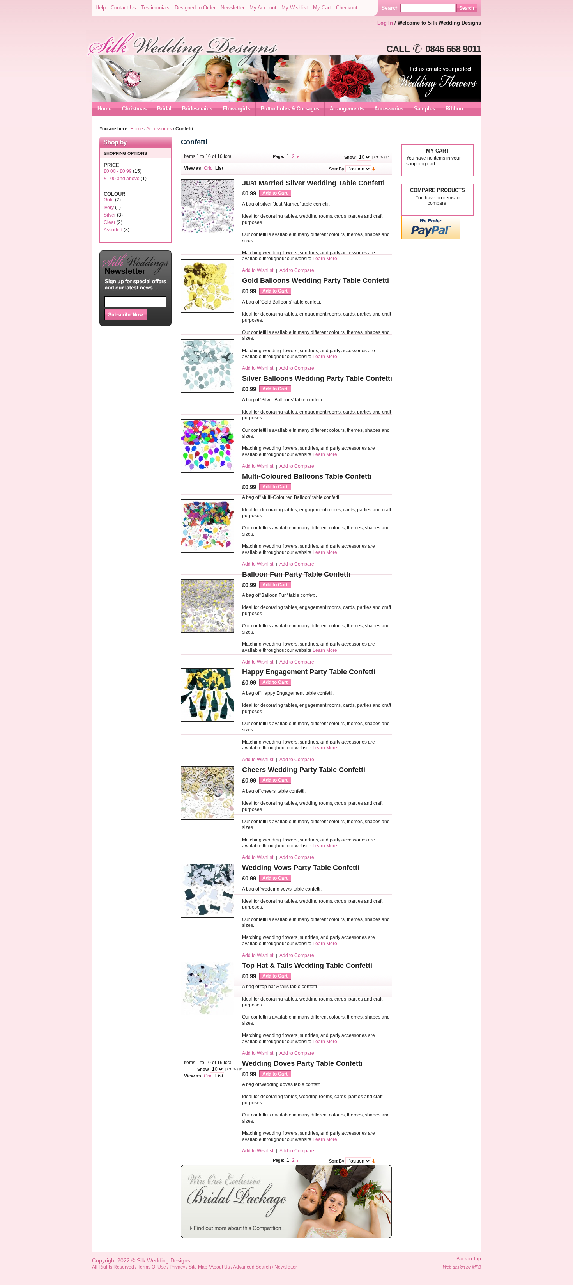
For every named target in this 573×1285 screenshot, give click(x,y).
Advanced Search (252, 1267)
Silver (110, 215)
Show (350, 156)
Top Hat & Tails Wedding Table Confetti (307, 965)
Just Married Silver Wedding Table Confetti (313, 183)
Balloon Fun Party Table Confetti (296, 574)
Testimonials (155, 8)
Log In (385, 23)
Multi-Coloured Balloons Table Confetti (306, 476)
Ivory (109, 207)
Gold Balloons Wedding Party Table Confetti (315, 280)
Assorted (113, 230)
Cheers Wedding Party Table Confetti (303, 770)
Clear (109, 222)
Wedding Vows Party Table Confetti (300, 867)
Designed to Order (195, 8)
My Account (262, 8)
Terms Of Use (152, 1267)
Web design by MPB (462, 1267)
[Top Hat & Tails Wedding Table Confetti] (207, 916)
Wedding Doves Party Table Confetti (302, 1063)
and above (122, 178)
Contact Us (123, 8)
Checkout (346, 8)
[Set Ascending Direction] (373, 168)
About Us (220, 1267)
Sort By (336, 168)
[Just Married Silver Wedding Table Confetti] (207, 231)
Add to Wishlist (257, 270)
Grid (208, 168)
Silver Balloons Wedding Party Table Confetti (317, 378)
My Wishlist (294, 8)
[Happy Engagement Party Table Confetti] (207, 631)
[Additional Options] (430, 238)
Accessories (159, 128)
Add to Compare (296, 270)
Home (104, 109)
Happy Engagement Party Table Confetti (308, 672)
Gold (109, 199)
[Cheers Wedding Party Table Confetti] (207, 720)
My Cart (322, 8)
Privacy (177, 1267)
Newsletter (232, 8)
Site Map (198, 1267)
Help (101, 8)
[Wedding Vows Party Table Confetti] (207, 818)
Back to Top (468, 1259)
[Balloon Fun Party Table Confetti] (207, 551)
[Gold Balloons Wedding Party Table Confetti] (207, 311)
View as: (193, 168)
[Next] (298, 156)
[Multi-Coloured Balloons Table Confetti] (207, 471)
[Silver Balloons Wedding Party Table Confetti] (207, 391)
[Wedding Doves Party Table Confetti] (207, 1014)
